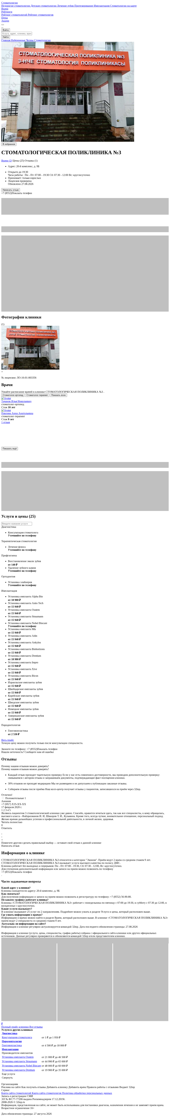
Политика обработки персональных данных (87, 1093)
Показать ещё (10, 448)
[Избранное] (2, 24)
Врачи (4, 8)
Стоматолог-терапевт (37, 395)
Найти (6, 37)
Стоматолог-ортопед (13, 395)
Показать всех (58, 395)
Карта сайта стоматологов (47, 1093)
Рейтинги (6, 11)
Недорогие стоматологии (16, 5)
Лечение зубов (65, 5)
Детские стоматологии (44, 5)
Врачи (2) (6, 160)
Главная (6, 40)
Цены (4, 17)
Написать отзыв (11, 190)
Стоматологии (9, 2)
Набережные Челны (22, 40)
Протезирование (84, 5)
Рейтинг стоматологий (14, 14)
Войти (6, 30)
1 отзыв (5, 422)
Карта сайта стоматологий (16, 1093)
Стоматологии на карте (123, 5)
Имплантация (102, 5)
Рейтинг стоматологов (40, 14)
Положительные (15, 798)
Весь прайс (7, 740)
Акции (5, 20)
